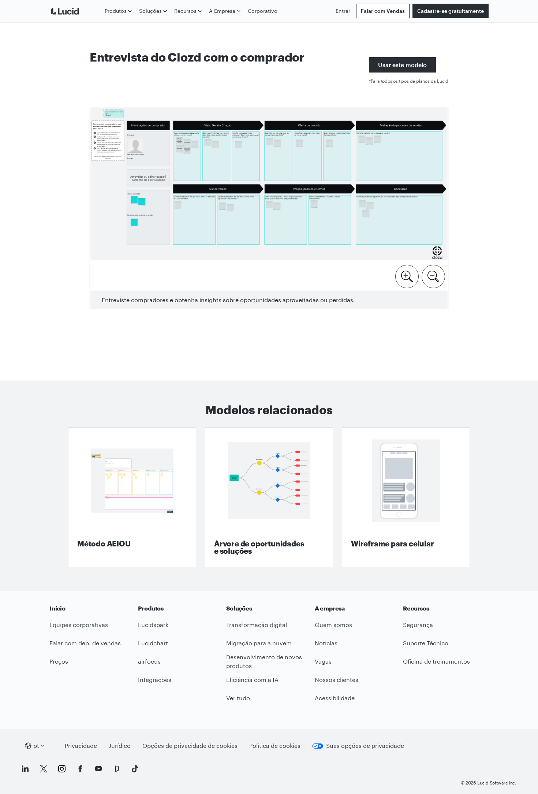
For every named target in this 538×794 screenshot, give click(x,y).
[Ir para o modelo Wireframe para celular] (406, 497)
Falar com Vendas (383, 11)
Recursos (185, 11)
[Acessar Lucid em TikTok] (135, 768)
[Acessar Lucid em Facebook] (80, 768)
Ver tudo (238, 697)
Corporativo (262, 11)
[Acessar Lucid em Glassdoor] (116, 768)
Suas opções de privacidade (365, 745)
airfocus (149, 661)
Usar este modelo (402, 64)
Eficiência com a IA (252, 679)
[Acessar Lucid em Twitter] (43, 768)
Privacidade (81, 745)
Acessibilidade (335, 697)
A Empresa (222, 11)
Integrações (154, 679)
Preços (58, 661)
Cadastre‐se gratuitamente (450, 11)
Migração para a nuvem (259, 642)
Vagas (323, 661)
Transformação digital (256, 624)
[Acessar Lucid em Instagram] (62, 768)
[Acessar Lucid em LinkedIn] (25, 768)
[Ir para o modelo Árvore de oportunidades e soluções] (269, 497)
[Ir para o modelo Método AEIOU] (132, 497)
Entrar (343, 11)
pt (36, 745)
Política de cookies (274, 745)
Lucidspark (153, 624)
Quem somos (333, 624)
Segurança (418, 624)
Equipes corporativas (78, 624)
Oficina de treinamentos (436, 661)
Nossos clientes (336, 679)
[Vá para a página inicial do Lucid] (75, 11)
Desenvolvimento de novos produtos (264, 661)
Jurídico (120, 745)
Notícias (326, 642)
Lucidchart (153, 642)
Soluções (150, 11)
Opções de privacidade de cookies (190, 745)
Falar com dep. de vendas (85, 642)
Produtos (116, 11)
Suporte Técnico (425, 642)
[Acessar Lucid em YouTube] (98, 768)
